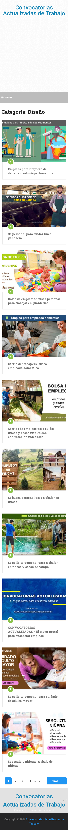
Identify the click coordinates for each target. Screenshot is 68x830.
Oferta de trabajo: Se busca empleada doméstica (27, 366)
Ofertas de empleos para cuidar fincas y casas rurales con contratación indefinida (31, 433)
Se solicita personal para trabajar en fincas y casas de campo (33, 564)
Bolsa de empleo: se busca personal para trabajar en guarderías (34, 301)
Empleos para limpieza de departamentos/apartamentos (30, 171)
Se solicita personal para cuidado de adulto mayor (33, 698)
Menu (8, 97)
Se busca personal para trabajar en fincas (33, 500)
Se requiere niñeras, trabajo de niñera (30, 763)
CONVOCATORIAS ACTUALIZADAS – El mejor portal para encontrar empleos (33, 632)
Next (55, 780)
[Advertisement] (34, 57)
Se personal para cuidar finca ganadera (29, 236)
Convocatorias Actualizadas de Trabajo (34, 10)
